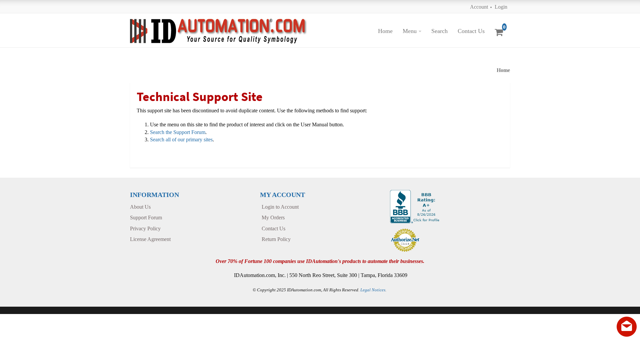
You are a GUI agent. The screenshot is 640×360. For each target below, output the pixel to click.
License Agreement (150, 239)
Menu (410, 31)
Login (501, 7)
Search (439, 31)
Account (479, 7)
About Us (140, 207)
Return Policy (276, 239)
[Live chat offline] (627, 327)
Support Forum (146, 217)
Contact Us (471, 31)
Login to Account (280, 207)
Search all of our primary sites (181, 139)
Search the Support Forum (177, 132)
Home (385, 31)
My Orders (273, 217)
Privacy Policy (145, 228)
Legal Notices (372, 289)
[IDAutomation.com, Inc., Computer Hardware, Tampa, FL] (415, 206)
